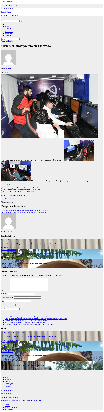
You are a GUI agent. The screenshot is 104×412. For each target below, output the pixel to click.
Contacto (8, 35)
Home (7, 404)
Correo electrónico (7, 297)
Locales (7, 30)
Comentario (5, 290)
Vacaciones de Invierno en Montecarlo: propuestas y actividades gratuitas (24, 210)
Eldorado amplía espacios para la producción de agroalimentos (25, 322)
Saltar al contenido (7, 2)
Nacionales (8, 33)
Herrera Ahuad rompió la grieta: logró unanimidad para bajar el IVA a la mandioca (29, 244)
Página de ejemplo (11, 407)
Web (2, 301)
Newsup (28, 400)
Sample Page (9, 409)
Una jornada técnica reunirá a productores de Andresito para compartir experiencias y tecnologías (34, 254)
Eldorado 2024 (9, 198)
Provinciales (9, 32)
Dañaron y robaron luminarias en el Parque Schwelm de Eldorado (24, 263)
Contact (7, 406)
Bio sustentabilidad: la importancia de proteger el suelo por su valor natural (25, 212)
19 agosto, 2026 (6, 340)
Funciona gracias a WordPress (11, 400)
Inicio (7, 26)
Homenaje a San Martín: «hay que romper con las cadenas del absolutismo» (29, 324)
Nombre (4, 293)
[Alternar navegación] (1, 19)
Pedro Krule (7, 68)
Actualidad (8, 28)
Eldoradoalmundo (6, 12)
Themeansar (37, 400)
